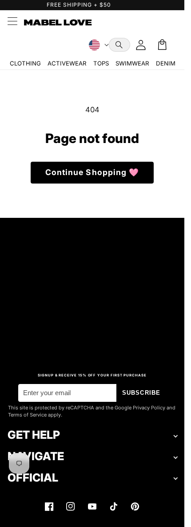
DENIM (165, 63)
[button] (119, 45)
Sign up (92, 338)
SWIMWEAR (132, 63)
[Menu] (12, 22)
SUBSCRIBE (141, 392)
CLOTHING (25, 63)
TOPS (101, 63)
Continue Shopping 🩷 (92, 172)
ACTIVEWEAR (67, 63)
